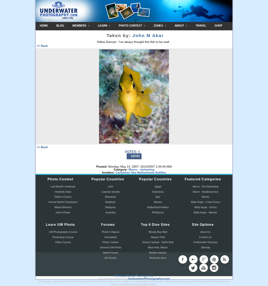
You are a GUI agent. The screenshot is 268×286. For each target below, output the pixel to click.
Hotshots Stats (63, 191)
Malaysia (110, 207)
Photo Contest (110, 242)
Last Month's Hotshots (62, 186)
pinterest (214, 259)
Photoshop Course (63, 237)
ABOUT (180, 25)
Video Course (63, 242)
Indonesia (158, 191)
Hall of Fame (63, 212)
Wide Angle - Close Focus (205, 202)
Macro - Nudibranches (205, 191)
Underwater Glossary (205, 242)
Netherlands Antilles (151, 172)
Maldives (110, 202)
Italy (158, 196)
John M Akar (148, 35)
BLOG (60, 25)
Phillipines (158, 212)
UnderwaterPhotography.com (149, 278)
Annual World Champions (63, 202)
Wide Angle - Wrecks (205, 212)
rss (224, 259)
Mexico (158, 202)
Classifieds (110, 237)
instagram (214, 268)
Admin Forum (110, 252)
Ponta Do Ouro (157, 258)
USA (110, 186)
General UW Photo (110, 247)
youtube (203, 268)
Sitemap (205, 247)
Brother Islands (157, 252)
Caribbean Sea (126, 172)
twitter (193, 268)
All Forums (110, 258)
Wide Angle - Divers (205, 207)
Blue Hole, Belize (158, 247)
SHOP (218, 25)
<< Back (42, 45)
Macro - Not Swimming (205, 186)
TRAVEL (201, 25)
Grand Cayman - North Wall (158, 242)
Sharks (205, 196)
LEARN (103, 25)
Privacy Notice (125, 275)
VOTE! (135, 156)
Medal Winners (63, 207)
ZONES (159, 25)
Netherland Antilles (158, 207)
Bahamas (110, 196)
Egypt (158, 186)
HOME (44, 25)
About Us (205, 232)
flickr (193, 259)
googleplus (204, 259)
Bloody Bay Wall (158, 232)
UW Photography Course (63, 232)
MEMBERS (79, 25)
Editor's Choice (63, 196)
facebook (183, 259)
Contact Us (205, 237)
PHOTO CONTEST (131, 25)
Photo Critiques (110, 232)
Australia (111, 212)
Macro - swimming (142, 169)
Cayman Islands (110, 191)
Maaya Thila (158, 237)
